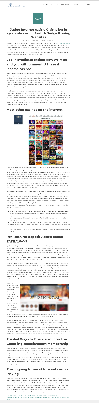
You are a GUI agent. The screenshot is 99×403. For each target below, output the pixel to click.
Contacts (86, 5)
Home (45, 5)
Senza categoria (51, 40)
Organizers (65, 5)
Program (54, 5)
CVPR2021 (26, 40)
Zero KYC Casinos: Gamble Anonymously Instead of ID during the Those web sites (32, 396)
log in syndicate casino (63, 43)
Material (76, 5)
